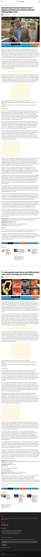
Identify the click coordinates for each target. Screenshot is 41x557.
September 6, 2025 (13, 14)
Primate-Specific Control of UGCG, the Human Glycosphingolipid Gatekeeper (35, 251)
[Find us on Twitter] (5, 525)
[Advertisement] (20, 71)
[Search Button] (39, 1)
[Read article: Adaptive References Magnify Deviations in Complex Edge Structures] (3, 250)
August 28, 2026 (9, 255)
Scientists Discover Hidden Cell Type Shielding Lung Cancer (10, 533)
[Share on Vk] (37, 46)
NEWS (4, 5)
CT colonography (25, 483)
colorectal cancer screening (8, 483)
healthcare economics (33, 483)
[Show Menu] (1, 1)
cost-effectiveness (18, 483)
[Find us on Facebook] (2, 525)
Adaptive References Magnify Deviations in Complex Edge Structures (12, 530)
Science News (8, 5)
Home (2, 5)
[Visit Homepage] (20, 2)
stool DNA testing (5, 485)
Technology (13, 5)
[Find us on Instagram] (7, 525)
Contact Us (3, 553)
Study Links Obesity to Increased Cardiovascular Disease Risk (8, 496)
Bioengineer (7, 14)
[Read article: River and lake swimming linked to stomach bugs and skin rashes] (16, 250)
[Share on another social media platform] (39, 46)
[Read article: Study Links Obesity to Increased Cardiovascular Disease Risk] (3, 495)
